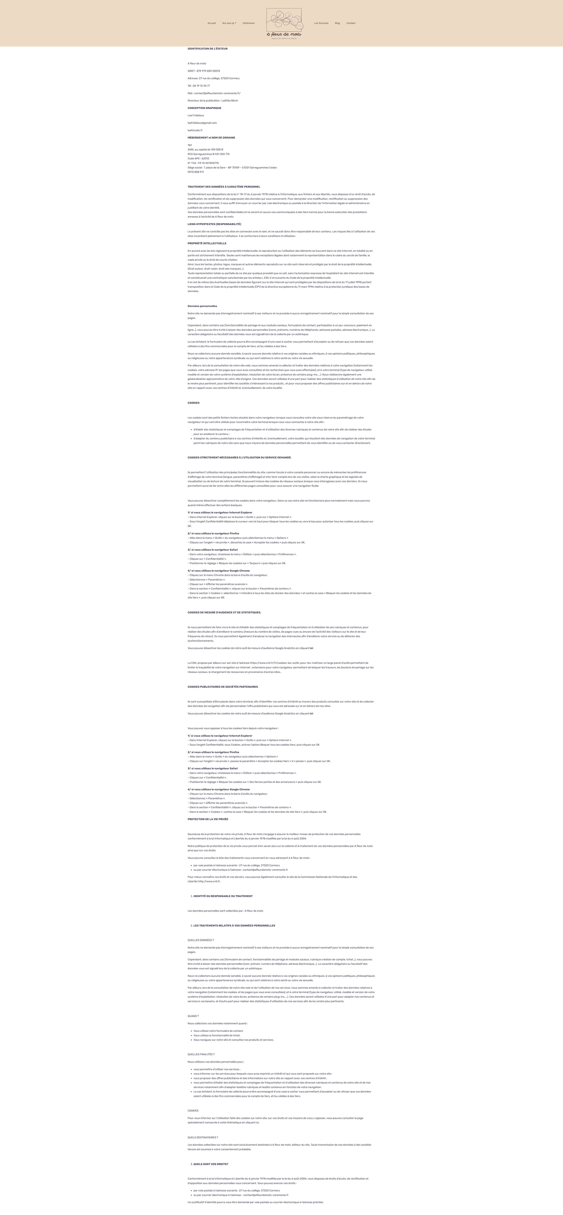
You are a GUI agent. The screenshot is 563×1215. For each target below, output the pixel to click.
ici (257, 1122)
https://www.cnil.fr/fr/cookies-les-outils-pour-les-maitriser (286, 663)
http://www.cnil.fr (209, 881)
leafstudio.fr (195, 130)
